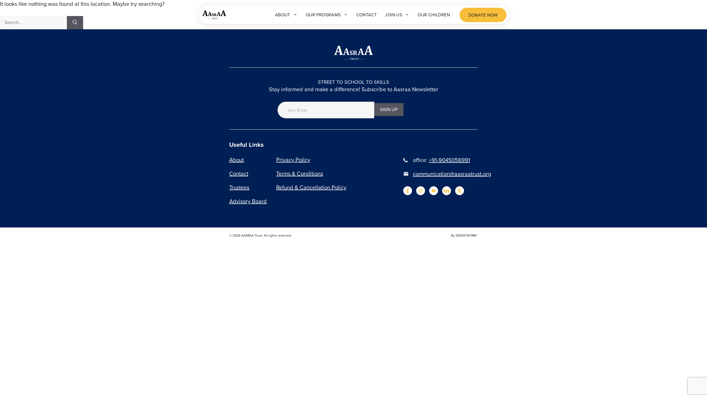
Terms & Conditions (299, 173)
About (282, 15)
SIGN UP (389, 109)
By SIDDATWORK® (464, 235)
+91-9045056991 (449, 160)
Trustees (239, 187)
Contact (366, 15)
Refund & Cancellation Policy (311, 187)
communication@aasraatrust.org (452, 174)
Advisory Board (248, 201)
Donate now (483, 15)
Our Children (434, 15)
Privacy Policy (293, 160)
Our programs (323, 15)
